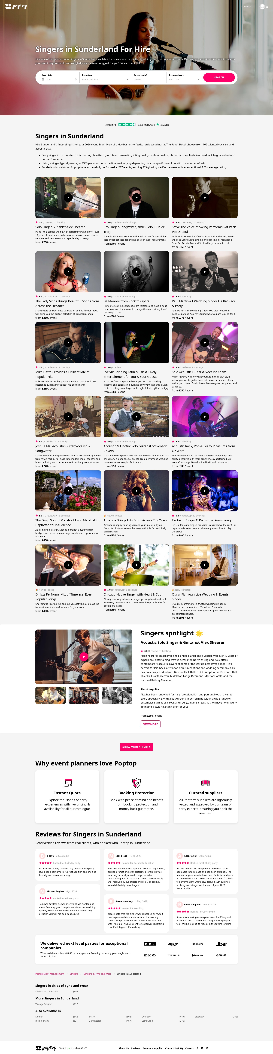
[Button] (68, 197)
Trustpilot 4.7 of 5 (73, 1048)
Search (247, 6)
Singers (74, 973)
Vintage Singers (43, 1003)
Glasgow (199, 1016)
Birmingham (42, 1020)
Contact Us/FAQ (174, 1048)
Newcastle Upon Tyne (46, 991)
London (39, 1016)
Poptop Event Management (49, 973)
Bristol (91, 1016)
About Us (123, 1048)
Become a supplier (153, 1048)
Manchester (94, 1020)
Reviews (135, 1048)
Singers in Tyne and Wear (97, 973)
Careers (189, 1048)
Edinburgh (147, 1020)
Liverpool (146, 1016)
